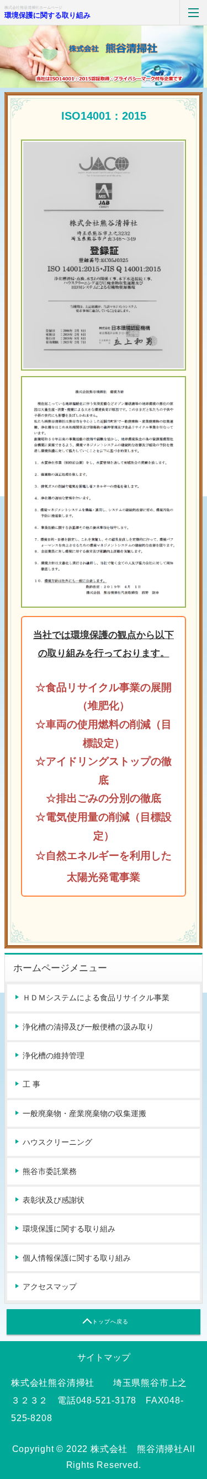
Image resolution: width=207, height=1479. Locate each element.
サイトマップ (103, 1357)
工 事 (31, 1084)
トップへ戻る (110, 1322)
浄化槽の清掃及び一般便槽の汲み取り (88, 1026)
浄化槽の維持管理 (53, 1055)
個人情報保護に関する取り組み (77, 1257)
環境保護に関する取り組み (47, 15)
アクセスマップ (50, 1286)
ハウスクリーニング (57, 1142)
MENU (193, 12)
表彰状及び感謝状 (53, 1200)
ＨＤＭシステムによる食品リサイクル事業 (96, 997)
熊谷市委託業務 (50, 1171)
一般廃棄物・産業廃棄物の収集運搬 (84, 1113)
